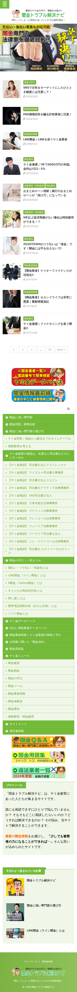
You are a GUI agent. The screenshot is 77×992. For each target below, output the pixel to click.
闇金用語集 (16, 648)
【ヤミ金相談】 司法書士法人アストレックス (37, 465)
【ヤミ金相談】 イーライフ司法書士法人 (34, 533)
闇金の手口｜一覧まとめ (25, 560)
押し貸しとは (16, 598)
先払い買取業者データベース (28, 628)
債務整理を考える (19, 446)
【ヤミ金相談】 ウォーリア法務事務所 (33, 526)
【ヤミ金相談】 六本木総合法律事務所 (33, 503)
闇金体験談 (15, 701)
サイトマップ (18, 724)
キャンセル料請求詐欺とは (25, 590)
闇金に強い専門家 (20, 417)
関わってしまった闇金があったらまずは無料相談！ (38, 980)
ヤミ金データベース (22, 621)
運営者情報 (16, 731)
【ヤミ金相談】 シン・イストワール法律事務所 (38, 541)
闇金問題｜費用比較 (22, 424)
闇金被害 (14, 663)
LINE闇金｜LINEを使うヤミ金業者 (45, 139)
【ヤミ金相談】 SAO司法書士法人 (30, 495)
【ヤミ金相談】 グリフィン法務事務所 (33, 510)
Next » (61, 349)
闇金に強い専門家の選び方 (26, 431)
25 (50, 349)
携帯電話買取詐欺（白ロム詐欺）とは (32, 606)
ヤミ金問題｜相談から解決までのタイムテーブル (39, 438)
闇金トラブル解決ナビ (41, 880)
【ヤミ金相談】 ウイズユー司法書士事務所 (35, 472)
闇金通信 (14, 709)
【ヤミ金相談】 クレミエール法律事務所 (34, 518)
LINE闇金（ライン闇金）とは (27, 575)
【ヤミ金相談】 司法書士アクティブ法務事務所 (38, 488)
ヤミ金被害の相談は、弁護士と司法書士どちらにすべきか (39, 455)
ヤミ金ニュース (19, 655)
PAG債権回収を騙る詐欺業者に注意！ (47, 114)
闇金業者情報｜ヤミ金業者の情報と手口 (35, 635)
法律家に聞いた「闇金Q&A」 (28, 642)
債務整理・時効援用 (21, 716)
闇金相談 (14, 670)
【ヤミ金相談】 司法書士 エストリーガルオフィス (39, 551)
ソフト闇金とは (18, 613)
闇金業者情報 (16, 693)
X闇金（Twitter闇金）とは (25, 583)
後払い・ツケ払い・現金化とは (28, 567)
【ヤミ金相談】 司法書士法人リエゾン (33, 480)
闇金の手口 (15, 678)
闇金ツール (15, 686)
